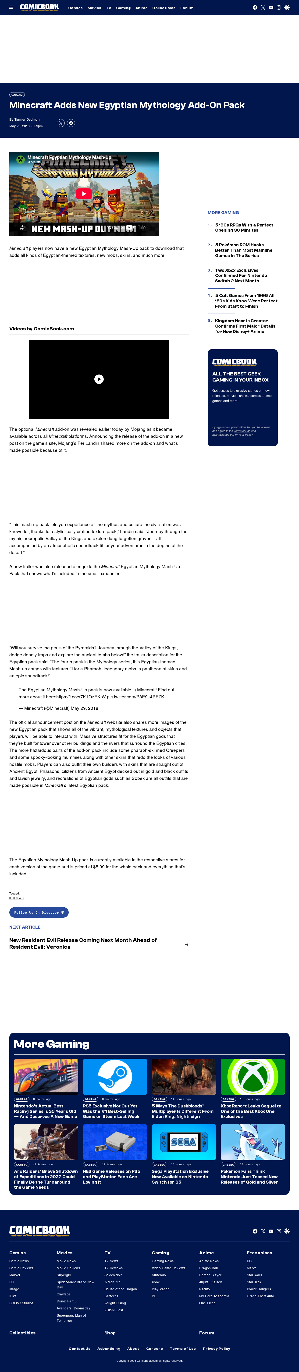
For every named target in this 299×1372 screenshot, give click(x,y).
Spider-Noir (113, 1275)
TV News (111, 1261)
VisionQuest (113, 1310)
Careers (154, 1349)
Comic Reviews (21, 1268)
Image (14, 1289)
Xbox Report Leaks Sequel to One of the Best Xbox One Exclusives (251, 1111)
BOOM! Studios (21, 1303)
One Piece (207, 1303)
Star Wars (254, 1275)
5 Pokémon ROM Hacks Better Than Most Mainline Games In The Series (243, 250)
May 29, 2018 (84, 708)
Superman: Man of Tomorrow (71, 1318)
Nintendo (159, 1275)
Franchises (259, 1252)
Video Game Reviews (168, 1268)
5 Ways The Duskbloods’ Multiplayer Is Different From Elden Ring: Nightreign (183, 1111)
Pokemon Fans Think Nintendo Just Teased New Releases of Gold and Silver (249, 1177)
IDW (12, 1296)
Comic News (19, 1261)
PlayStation (161, 1289)
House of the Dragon (120, 1289)
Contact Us (79, 1349)
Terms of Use (242, 431)
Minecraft (16, 898)
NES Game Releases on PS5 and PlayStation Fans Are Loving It (111, 1177)
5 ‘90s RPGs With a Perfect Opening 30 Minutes (244, 228)
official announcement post (45, 722)
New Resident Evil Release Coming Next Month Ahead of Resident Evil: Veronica (83, 943)
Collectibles (164, 8)
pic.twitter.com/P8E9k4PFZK (135, 696)
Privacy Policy (244, 434)
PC (154, 1296)
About (133, 1349)
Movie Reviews (68, 1268)
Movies (94, 8)
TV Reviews (113, 1268)
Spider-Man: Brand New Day (75, 1284)
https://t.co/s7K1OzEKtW (81, 696)
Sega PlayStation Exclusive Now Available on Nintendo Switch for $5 (180, 1177)
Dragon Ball (208, 1268)
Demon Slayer (210, 1275)
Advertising (108, 1349)
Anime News (209, 1261)
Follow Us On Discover (37, 912)
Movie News (66, 1261)
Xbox (156, 1282)
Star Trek (254, 1282)
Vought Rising (115, 1303)
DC (11, 1282)
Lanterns (111, 1296)
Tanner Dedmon (27, 119)
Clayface (63, 1294)
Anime (141, 8)
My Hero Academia (214, 1296)
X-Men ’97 (112, 1282)
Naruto (204, 1289)
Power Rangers (259, 1289)
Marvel (14, 1275)
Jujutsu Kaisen (210, 1282)
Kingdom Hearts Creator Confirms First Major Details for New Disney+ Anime (245, 326)
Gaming (123, 8)
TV (108, 8)
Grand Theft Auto (260, 1296)
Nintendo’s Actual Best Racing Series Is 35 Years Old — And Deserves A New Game (45, 1111)
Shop (110, 1333)
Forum (186, 8)
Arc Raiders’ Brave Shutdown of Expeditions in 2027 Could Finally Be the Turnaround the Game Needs (46, 1179)
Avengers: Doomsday (73, 1308)
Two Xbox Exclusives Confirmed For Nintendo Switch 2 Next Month (241, 276)
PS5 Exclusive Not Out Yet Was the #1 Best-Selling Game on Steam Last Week (111, 1111)
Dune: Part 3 (67, 1301)
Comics (75, 8)
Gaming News (163, 1261)
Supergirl (64, 1275)
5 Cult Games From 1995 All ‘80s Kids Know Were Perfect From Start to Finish (246, 301)
